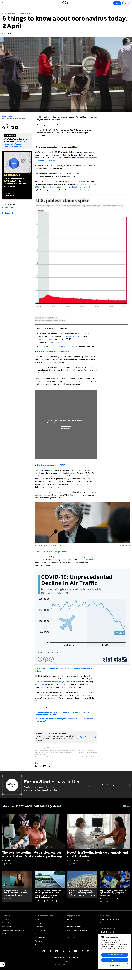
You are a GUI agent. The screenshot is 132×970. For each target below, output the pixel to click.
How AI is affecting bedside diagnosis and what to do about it (97, 854)
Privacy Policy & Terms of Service (66, 957)
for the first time (64, 346)
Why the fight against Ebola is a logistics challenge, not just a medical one (113, 893)
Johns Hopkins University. (72, 336)
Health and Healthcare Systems (17, 13)
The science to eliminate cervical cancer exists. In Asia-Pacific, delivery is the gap (32, 854)
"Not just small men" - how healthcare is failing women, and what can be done (15, 893)
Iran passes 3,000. (57, 343)
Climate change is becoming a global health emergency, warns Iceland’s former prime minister (82, 893)
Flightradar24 (89, 560)
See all (126, 806)
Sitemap (66, 961)
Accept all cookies (114, 960)
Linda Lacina (7, 116)
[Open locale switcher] (2, 964)
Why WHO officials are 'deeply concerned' (54, 351)
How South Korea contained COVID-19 (52, 465)
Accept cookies (66, 428)
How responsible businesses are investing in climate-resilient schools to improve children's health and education (48, 894)
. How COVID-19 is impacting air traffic (51, 552)
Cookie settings (115, 965)
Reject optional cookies (115, 954)
